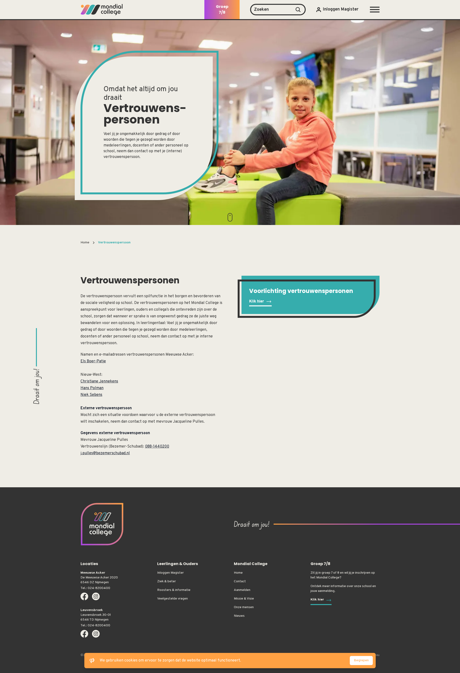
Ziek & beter (166, 581)
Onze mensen (244, 607)
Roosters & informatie (173, 590)
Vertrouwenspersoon (114, 243)
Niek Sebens (91, 395)
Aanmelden (242, 590)
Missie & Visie (244, 599)
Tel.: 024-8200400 (95, 588)
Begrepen (361, 660)
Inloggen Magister (170, 573)
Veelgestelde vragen (172, 599)
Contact (240, 581)
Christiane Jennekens (99, 381)
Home (84, 243)
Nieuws (239, 616)
